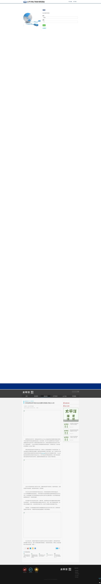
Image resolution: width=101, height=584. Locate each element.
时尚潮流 (74, 396)
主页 (29, 401)
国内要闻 (36, 396)
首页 (27, 396)
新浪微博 (24, 572)
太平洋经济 (55, 396)
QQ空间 (36, 572)
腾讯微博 (30, 572)
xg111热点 (65, 396)
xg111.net (43, 453)
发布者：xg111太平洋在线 (29, 406)
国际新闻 (46, 396)
